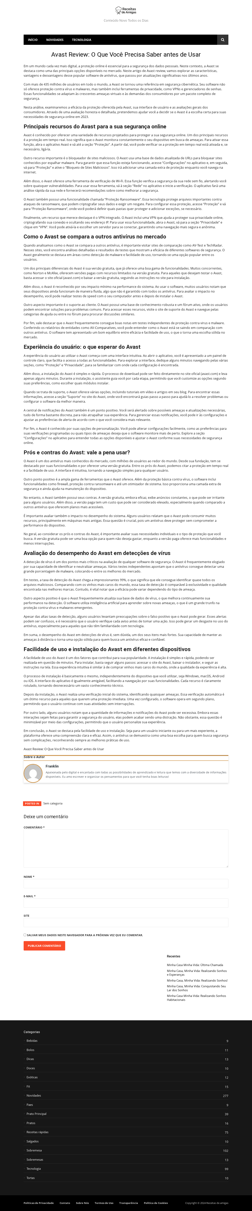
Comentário (34, 827)
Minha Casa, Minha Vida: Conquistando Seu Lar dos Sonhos (196, 988)
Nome (29, 877)
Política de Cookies (156, 1203)
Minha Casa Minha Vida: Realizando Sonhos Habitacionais (196, 998)
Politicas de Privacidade (39, 1203)
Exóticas (32, 1077)
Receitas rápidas (37, 1132)
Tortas (31, 1178)
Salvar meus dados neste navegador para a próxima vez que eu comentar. (85, 935)
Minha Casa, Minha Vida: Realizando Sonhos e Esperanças (197, 973)
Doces (31, 1068)
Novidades (54, 40)
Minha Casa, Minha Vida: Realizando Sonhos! (197, 980)
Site (26, 915)
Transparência (128, 1203)
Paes (30, 1105)
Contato (65, 1203)
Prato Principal (36, 1114)
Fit (28, 1086)
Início (33, 40)
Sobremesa (34, 1150)
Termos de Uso (104, 1203)
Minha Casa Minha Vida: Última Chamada (195, 965)
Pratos (31, 1123)
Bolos (30, 1050)
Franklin (52, 767)
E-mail (30, 896)
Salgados (33, 1141)
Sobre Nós (82, 1203)
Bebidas (32, 1041)
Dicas (30, 1059)
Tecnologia (81, 40)
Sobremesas (35, 1159)
